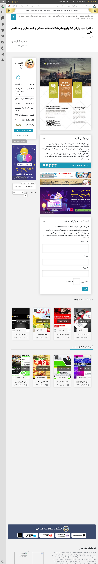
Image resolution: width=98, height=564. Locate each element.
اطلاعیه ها (91, 2)
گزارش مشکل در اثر (21, 136)
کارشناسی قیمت (23, 6)
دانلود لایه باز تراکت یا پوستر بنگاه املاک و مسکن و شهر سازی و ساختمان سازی (52, 30)
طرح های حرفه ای (71, 16)
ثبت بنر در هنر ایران (47, 176)
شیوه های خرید (86, 6)
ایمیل (85, 268)
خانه (91, 16)
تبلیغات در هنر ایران (19, 141)
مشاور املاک (19, 89)
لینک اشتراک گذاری (27, 183)
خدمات (54, 10)
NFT (13, 6)
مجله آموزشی (46, 10)
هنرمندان (67, 10)
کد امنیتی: (84, 282)
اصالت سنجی (35, 6)
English (16, 2)
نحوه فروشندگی (73, 6)
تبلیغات (28, 10)
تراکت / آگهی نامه (58, 16)
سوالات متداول (60, 6)
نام (86, 256)
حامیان (40, 10)
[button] (65, 138)
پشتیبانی (34, 10)
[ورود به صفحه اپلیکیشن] (19, 535)
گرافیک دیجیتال (84, 16)
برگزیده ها (60, 10)
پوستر (22, 91)
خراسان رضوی (87, 36)
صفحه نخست (74, 10)
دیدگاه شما (83, 241)
